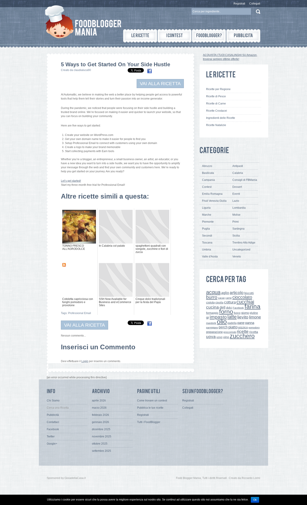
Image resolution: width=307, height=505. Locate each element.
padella (232, 323)
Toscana (207, 242)
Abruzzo (207, 166)
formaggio (212, 313)
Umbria (206, 249)
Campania (208, 180)
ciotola (210, 302)
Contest (206, 186)
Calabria (237, 173)
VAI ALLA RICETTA (160, 83)
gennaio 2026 (100, 422)
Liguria (206, 207)
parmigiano (212, 327)
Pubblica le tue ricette (150, 407)
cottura (230, 302)
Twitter (51, 436)
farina (252, 306)
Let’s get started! (71, 180)
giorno (245, 313)
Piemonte (208, 221)
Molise (236, 214)
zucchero (242, 335)
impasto (218, 316)
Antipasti (237, 166)
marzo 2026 (99, 407)
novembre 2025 (101, 436)
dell (222, 307)
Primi (235, 221)
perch (223, 327)
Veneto (236, 256)
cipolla (219, 302)
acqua (213, 292)
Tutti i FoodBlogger (148, 422)
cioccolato (242, 297)
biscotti (249, 293)
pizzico (243, 327)
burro (211, 297)
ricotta (253, 332)
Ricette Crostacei (216, 110)
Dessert (237, 186)
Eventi (236, 193)
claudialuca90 (82, 70)
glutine (254, 313)
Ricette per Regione (218, 89)
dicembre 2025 (101, 429)
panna (249, 323)
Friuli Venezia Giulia (214, 200)
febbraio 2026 (100, 414)
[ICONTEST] (174, 35)
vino (226, 337)
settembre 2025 (101, 450)
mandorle (211, 323)
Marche (206, 214)
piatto (233, 327)
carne (228, 298)
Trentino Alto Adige (243, 242)
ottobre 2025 (99, 443)
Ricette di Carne (216, 103)
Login (84, 361)
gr (207, 317)
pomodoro (254, 327)
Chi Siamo (53, 400)
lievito (242, 317)
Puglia (206, 228)
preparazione (214, 332)
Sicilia (236, 235)
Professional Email (79, 313)
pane (241, 323)
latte (232, 317)
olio (222, 321)
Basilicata (208, 173)
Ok (255, 499)
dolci (229, 307)
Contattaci (53, 422)
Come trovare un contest (152, 400)
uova (211, 336)
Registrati (239, 3)
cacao (221, 298)
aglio (225, 293)
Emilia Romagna (212, 193)
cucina (212, 307)
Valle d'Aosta (210, 256)
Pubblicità (53, 414)
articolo (237, 292)
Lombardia (239, 207)
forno (226, 311)
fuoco (237, 313)
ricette (243, 331)
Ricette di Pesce (216, 96)
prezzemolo (229, 332)
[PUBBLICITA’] (243, 35)
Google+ (52, 443)
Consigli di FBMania (244, 180)
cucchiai (245, 302)
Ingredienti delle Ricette (220, 118)
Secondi (207, 235)
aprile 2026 (99, 400)
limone (255, 317)
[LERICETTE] (140, 35)
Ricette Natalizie (216, 125)
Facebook (238, 307)
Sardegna (238, 228)
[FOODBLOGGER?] (209, 35)
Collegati (254, 3)
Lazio (235, 200)
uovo (219, 337)
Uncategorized (241, 249)
